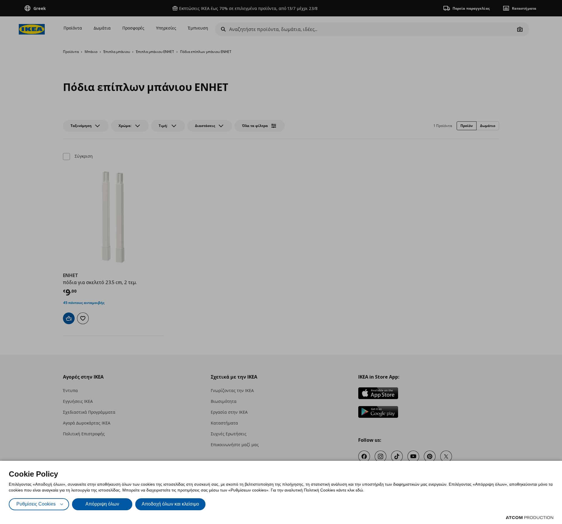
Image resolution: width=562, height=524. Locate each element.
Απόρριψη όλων (102, 503)
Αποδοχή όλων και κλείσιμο (170, 503)
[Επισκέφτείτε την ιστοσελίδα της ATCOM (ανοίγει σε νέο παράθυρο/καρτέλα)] (529, 518)
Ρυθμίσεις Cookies (36, 503)
